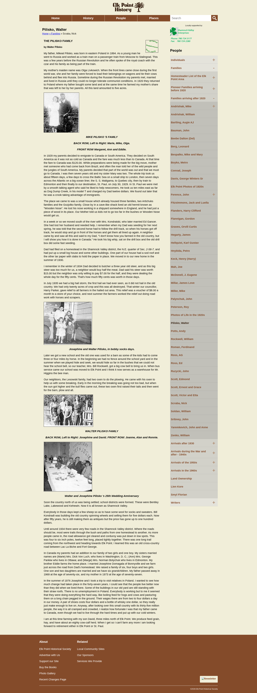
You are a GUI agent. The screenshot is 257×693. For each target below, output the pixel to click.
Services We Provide (89, 661)
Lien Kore (177, 486)
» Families (54, 33)
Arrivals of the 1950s (193, 462)
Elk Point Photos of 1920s (187, 186)
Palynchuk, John (181, 298)
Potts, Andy (178, 331)
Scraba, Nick (179, 403)
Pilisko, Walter (180, 323)
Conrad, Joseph (181, 170)
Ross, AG (177, 355)
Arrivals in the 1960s (193, 470)
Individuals (193, 59)
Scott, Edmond (180, 379)
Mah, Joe (176, 266)
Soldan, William (181, 411)
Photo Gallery (47, 673)
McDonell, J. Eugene (184, 274)
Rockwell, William (182, 339)
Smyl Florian (179, 494)
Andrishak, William (183, 114)
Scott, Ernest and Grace (186, 387)
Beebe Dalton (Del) (183, 138)
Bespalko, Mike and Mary (187, 154)
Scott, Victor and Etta (184, 395)
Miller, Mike (178, 290)
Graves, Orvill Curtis (184, 226)
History (88, 18)
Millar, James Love (183, 282)
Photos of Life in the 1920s (188, 315)
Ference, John (193, 194)
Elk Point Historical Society (55, 649)
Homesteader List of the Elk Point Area (193, 78)
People (121, 18)
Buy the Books (48, 667)
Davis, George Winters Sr (187, 178)
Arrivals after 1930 (193, 443)
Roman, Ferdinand (182, 347)
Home (55, 18)
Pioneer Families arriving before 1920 (193, 89)
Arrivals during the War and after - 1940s (193, 453)
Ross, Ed (176, 363)
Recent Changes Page (52, 679)
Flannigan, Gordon (183, 218)
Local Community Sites (90, 649)
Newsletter (210, 678)
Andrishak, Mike (193, 106)
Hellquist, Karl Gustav (185, 242)
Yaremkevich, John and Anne (189, 427)
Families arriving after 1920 (193, 98)
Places (154, 18)
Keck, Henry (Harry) (183, 258)
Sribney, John (179, 419)
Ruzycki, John (180, 371)
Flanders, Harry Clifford (186, 210)
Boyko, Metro (179, 162)
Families (193, 67)
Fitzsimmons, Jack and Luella (190, 202)
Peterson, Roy (180, 306)
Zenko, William (180, 435)
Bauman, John (180, 130)
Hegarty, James (181, 234)
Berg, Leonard (180, 146)
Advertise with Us (49, 655)
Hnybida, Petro (180, 250)
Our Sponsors (85, 655)
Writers (193, 502)
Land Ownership (181, 478)
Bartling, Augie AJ (182, 122)
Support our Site (49, 661)
